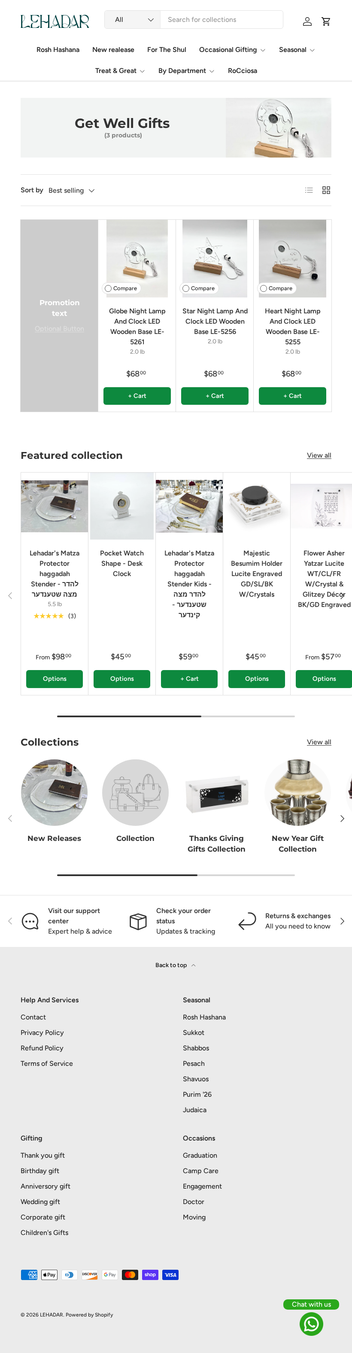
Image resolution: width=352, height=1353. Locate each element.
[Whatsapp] (311, 1324)
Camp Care (200, 1171)
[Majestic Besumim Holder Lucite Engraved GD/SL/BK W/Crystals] (256, 506)
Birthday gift (40, 1171)
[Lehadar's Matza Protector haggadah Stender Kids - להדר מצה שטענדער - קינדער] (189, 506)
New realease (113, 50)
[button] (326, 21)
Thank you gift (43, 1155)
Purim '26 (197, 1094)
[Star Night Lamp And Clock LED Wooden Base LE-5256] (215, 258)
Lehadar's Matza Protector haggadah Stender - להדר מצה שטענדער (54, 573)
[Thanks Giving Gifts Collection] (216, 792)
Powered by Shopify (89, 1315)
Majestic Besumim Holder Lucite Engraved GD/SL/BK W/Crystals (256, 573)
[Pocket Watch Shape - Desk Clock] (121, 506)
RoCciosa (242, 71)
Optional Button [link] (59, 329)
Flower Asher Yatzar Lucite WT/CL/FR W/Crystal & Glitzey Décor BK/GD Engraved (324, 579)
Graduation (200, 1155)
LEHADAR (51, 1315)
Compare (125, 288)
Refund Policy (42, 1048)
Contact (33, 1017)
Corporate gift (43, 1217)
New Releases (54, 838)
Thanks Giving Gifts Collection (217, 843)
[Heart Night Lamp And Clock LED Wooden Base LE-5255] (292, 258)
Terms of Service (47, 1063)
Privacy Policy (42, 1032)
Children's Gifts (44, 1233)
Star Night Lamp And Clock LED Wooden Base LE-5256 (215, 321)
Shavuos (196, 1079)
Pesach (194, 1063)
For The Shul (166, 50)
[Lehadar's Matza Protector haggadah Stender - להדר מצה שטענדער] (54, 506)
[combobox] (194, 19)
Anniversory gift (45, 1186)
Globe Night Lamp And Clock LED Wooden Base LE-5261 (137, 326)
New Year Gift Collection (298, 843)
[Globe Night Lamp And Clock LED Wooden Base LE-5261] (137, 258)
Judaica (194, 1110)
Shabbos (196, 1048)
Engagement (202, 1186)
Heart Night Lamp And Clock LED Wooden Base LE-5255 (293, 326)
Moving (194, 1217)
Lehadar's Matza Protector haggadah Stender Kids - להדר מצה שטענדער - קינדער (189, 584)
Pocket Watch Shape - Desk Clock (122, 563)
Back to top (171, 965)
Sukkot (193, 1032)
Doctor (193, 1202)
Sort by (32, 190)
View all (319, 455)
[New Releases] (54, 792)
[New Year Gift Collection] (297, 792)
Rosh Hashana (57, 50)
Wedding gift (40, 1202)
